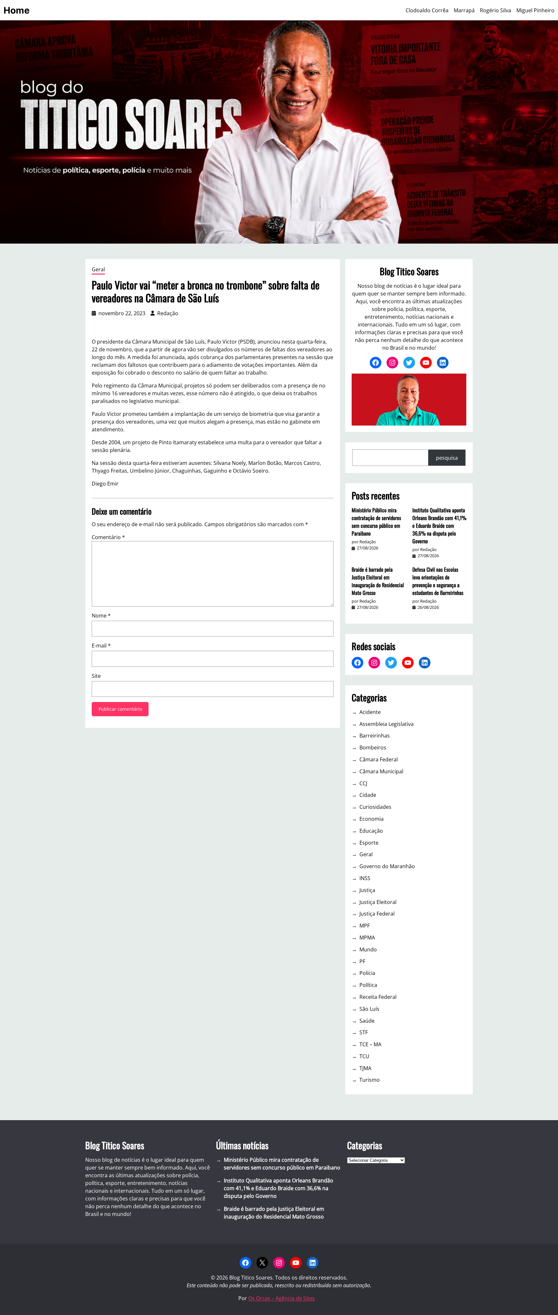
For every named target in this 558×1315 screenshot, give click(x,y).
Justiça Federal (377, 913)
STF (363, 1032)
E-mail (101, 645)
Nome (101, 615)
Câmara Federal (378, 759)
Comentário (108, 537)
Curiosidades (375, 806)
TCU (364, 1056)
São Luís (369, 1008)
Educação (371, 830)
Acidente (370, 712)
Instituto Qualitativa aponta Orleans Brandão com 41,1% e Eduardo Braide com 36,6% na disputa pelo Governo (439, 525)
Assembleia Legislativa (386, 724)
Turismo (369, 1079)
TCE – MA (370, 1044)
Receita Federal (378, 996)
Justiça (367, 890)
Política (368, 985)
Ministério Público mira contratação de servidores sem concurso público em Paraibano (376, 521)
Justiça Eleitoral (378, 902)
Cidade (367, 794)
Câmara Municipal (381, 771)
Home (17, 10)
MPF (364, 925)
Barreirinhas (374, 735)
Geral (98, 269)
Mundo (368, 949)
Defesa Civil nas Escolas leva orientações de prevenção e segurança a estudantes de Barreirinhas (437, 581)
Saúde (367, 1020)
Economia (371, 818)
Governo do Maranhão (387, 866)
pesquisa (447, 457)
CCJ (363, 783)
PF (362, 961)
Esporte (368, 842)
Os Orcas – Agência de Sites (281, 1298)
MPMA (367, 937)
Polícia (367, 973)
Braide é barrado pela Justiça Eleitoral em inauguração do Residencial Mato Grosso (378, 581)
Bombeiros (372, 747)
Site (96, 675)
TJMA (365, 1068)
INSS (364, 878)
